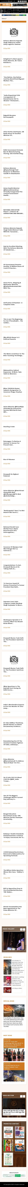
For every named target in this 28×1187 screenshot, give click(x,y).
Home (3, 18)
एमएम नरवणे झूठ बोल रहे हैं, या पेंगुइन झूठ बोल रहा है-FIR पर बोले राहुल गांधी (13, 1111)
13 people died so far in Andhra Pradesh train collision (11, 1067)
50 (13, 1114)
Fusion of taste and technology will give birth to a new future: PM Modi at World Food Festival (13, 1044)
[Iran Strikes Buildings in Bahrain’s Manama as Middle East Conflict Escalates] (14, 941)
